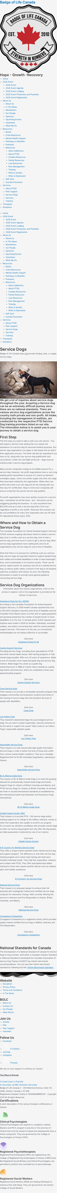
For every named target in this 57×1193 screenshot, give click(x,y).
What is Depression (17, 176)
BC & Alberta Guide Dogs (11, 776)
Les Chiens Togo (7, 717)
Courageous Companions (11, 916)
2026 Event (8, 82)
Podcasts (10, 144)
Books (8, 132)
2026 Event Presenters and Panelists (22, 94)
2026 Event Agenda (14, 88)
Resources (7, 129)
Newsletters (11, 110)
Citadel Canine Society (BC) (12, 813)
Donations (7, 207)
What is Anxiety (15, 173)
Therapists (7, 204)
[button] (28, 601)
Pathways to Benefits (15, 141)
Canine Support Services (11, 648)
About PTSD (13, 154)
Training (11, 169)
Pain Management (16, 166)
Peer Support (11, 191)
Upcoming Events (13, 119)
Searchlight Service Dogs (11, 745)
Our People (10, 113)
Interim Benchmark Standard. (40, 967)
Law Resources (15, 163)
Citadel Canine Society (28, 841)
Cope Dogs (28, 710)
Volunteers (10, 123)
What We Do (11, 126)
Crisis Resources (13, 135)
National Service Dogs (10, 885)
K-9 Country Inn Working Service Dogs (17, 847)
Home (5, 79)
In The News (11, 107)
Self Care (10, 179)
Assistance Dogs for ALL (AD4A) (14, 601)
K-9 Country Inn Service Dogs (28, 879)
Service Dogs (12, 195)
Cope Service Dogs (8, 688)
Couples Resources (17, 157)
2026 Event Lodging (15, 91)
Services (7, 185)
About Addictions (16, 151)
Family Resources (16, 160)
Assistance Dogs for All (28, 642)
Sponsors (10, 116)
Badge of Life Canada (17, 2)
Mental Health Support (16, 138)
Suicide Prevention (14, 182)
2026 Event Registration (16, 97)
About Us (7, 101)
